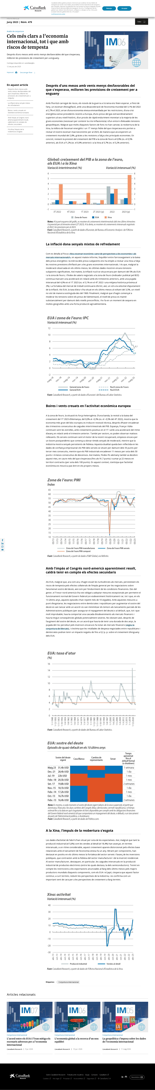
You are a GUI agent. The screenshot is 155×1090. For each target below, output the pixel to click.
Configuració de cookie (58, 14)
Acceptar (124, 8)
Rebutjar (109, 8)
